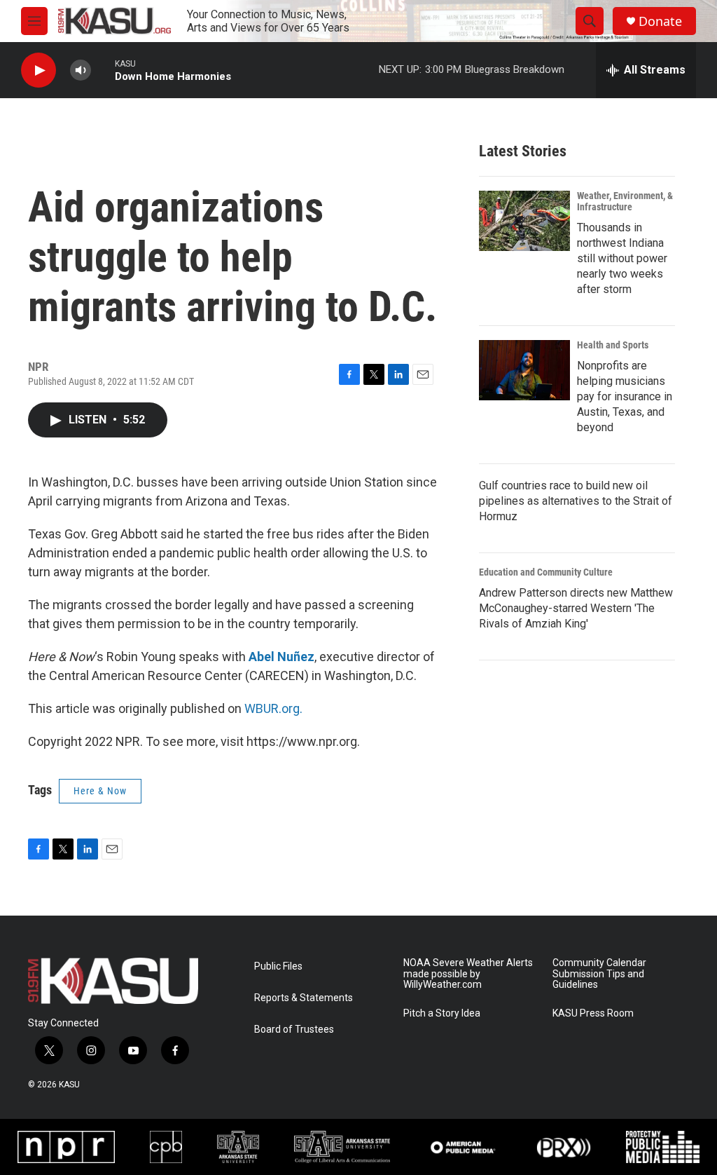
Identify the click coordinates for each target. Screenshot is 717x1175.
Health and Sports (612, 345)
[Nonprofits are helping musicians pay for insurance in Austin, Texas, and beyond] (524, 370)
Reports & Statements (303, 998)
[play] (38, 70)
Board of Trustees (294, 1029)
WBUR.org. (273, 708)
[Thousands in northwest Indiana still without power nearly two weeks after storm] (524, 221)
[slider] (103, 69)
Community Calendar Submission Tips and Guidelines (599, 974)
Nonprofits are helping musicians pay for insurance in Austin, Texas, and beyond (624, 396)
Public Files (278, 966)
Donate (660, 21)
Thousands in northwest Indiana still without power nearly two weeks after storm (622, 258)
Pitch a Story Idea (441, 1013)
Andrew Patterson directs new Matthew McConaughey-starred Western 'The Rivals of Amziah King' (576, 608)
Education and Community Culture (546, 572)
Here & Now (100, 790)
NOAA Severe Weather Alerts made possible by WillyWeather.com (468, 974)
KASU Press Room (593, 1013)
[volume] (80, 70)
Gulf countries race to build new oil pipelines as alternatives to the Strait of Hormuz (575, 501)
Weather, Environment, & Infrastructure (625, 201)
